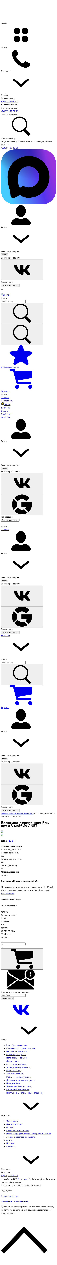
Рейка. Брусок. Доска (16, 1054)
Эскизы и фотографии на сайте (20, 1136)
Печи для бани (13, 1083)
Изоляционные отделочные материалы (24, 1092)
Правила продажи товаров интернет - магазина (28, 1133)
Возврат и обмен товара (17, 1130)
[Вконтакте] (21, 1019)
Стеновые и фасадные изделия (20, 1048)
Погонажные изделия (16, 1057)
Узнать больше (7, 893)
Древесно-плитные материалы (20, 1080)
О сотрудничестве (14, 1124)
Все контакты (23, 1179)
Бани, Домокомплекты (16, 1045)
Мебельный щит (13, 1070)
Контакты (5, 635)
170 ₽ (12, 840)
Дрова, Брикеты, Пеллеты (18, 1067)
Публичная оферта (10, 1196)
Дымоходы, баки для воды (18, 1086)
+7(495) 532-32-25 (9, 101)
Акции (9, 1140)
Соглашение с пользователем (14, 1201)
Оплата (9, 1127)
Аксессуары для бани (16, 1064)
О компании (12, 1121)
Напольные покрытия (16, 1051)
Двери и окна (12, 1061)
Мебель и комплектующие (18, 1076)
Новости (10, 1143)
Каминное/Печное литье (17, 1089)
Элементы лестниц (14, 1073)
